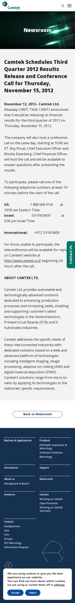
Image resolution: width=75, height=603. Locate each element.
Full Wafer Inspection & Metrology (53, 446)
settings (59, 585)
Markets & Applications (18, 440)
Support (44, 467)
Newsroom (46, 479)
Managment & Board (16, 483)
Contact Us (70, 254)
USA (6, 534)
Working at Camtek (51, 499)
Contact (9, 521)
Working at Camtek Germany (51, 509)
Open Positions (49, 503)
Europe (8, 539)
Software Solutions (51, 452)
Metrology (46, 457)
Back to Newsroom (37, 414)
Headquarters (12, 526)
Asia (6, 530)
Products (45, 440)
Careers (44, 494)
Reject (32, 592)
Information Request (16, 547)
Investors (9, 494)
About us (9, 479)
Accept (15, 592)
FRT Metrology (13, 543)
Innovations (11, 467)
